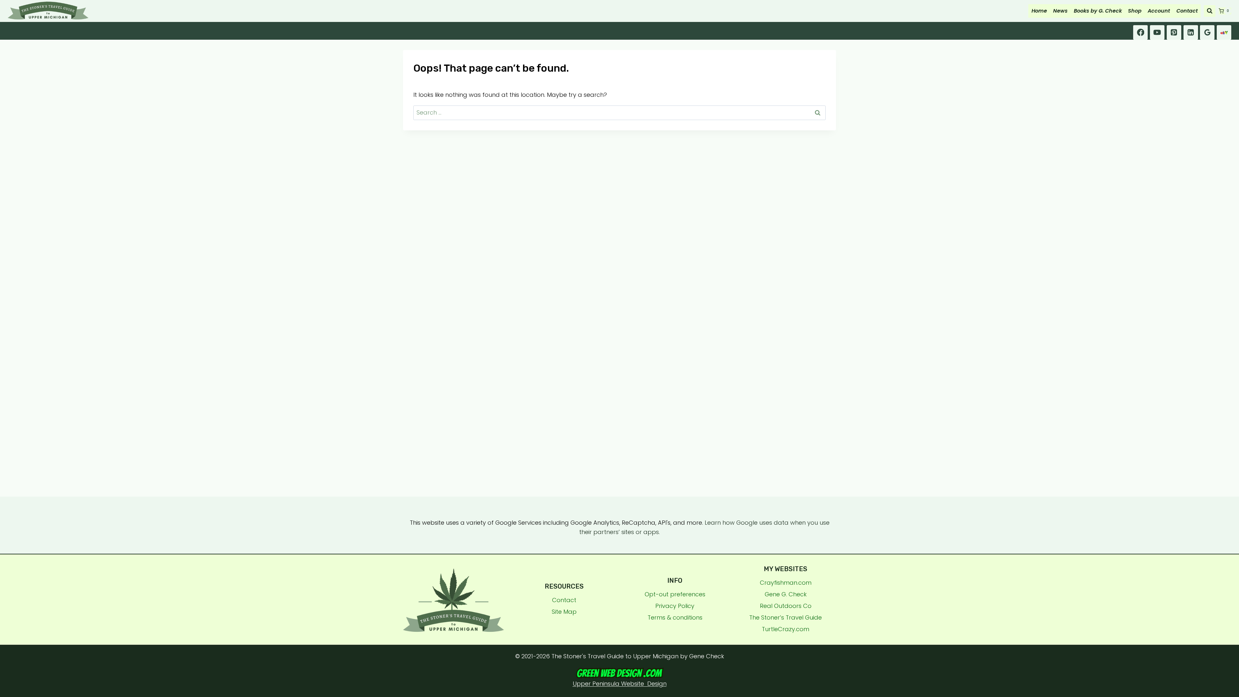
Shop (1135, 11)
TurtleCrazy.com (785, 629)
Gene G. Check (786, 594)
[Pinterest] (1174, 32)
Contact (1187, 11)
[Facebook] (1140, 32)
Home (1039, 11)
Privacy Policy (674, 606)
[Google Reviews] (1207, 32)
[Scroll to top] (1231, 607)
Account (1159, 11)
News (1060, 11)
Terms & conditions (675, 617)
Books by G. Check (1098, 11)
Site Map (564, 612)
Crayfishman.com (785, 583)
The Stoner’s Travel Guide (785, 617)
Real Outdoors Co (785, 606)
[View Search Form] (1209, 11)
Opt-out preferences (675, 594)
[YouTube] (1157, 32)
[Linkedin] (1191, 32)
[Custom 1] (1224, 32)
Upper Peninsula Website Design (620, 684)
